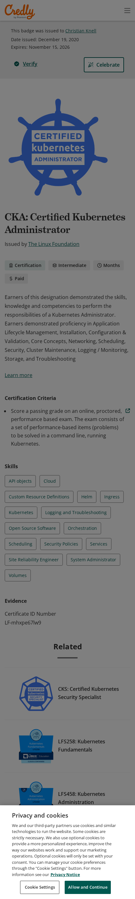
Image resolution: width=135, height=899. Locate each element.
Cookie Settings (40, 887)
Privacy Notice (65, 874)
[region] (67, 852)
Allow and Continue (87, 887)
